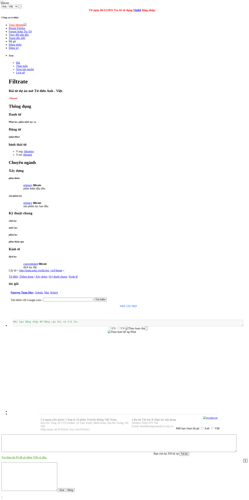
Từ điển (13, 276)
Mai (46, 292)
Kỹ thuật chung (58, 276)
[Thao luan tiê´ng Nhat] (122, 332)
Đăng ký (14, 47)
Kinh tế (73, 276)
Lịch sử (20, 72)
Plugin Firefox (17, 28)
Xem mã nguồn (25, 69)
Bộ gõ (12, 41)
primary (27, 185)
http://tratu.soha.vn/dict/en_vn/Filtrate (40, 270)
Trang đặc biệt (17, 38)
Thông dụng (26, 276)
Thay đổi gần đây (19, 34)
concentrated (30, 263)
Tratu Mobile (16, 24)
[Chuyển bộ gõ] (3, 2)
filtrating (29, 151)
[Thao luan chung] (136, 328)
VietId (137, 10)
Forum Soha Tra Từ (20, 31)
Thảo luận (22, 66)
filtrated (27, 154)
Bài (18, 62)
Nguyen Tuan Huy (22, 292)
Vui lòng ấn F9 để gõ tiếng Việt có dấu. (24, 457)
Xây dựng (41, 276)
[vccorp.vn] (210, 417)
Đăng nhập (15, 44)
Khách (54, 292)
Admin (39, 292)
